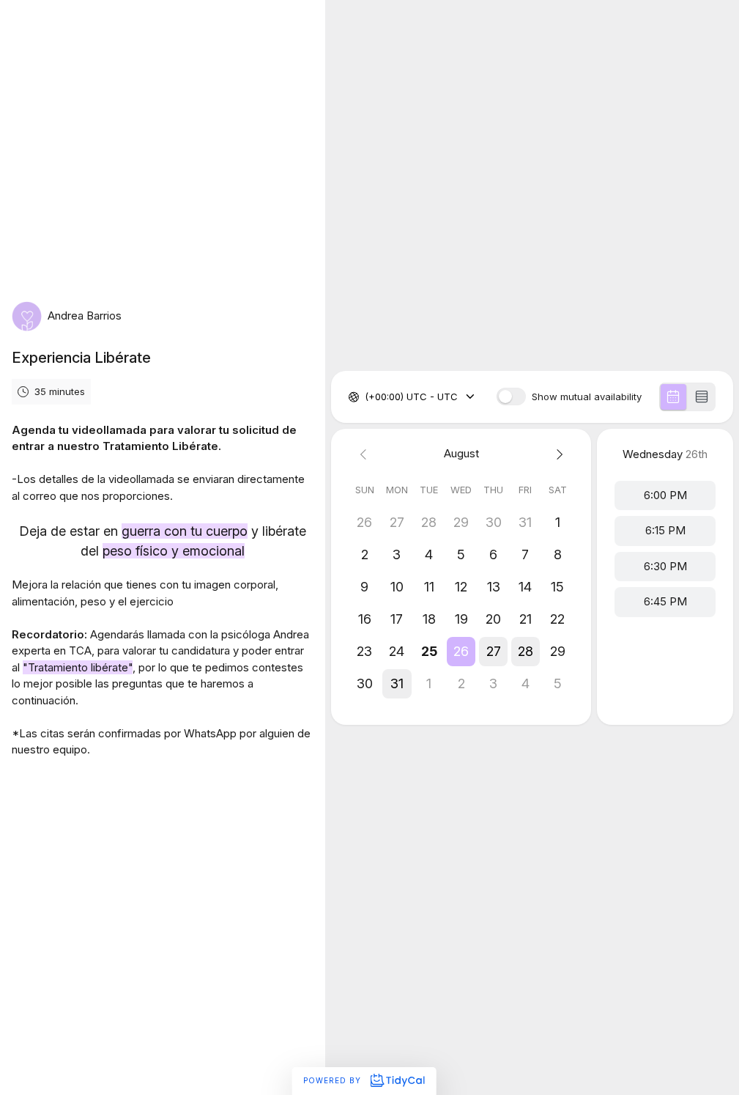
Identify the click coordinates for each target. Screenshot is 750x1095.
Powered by (333, 1080)
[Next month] (557, 454)
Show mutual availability (587, 397)
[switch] (511, 396)
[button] (461, 651)
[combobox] (366, 397)
